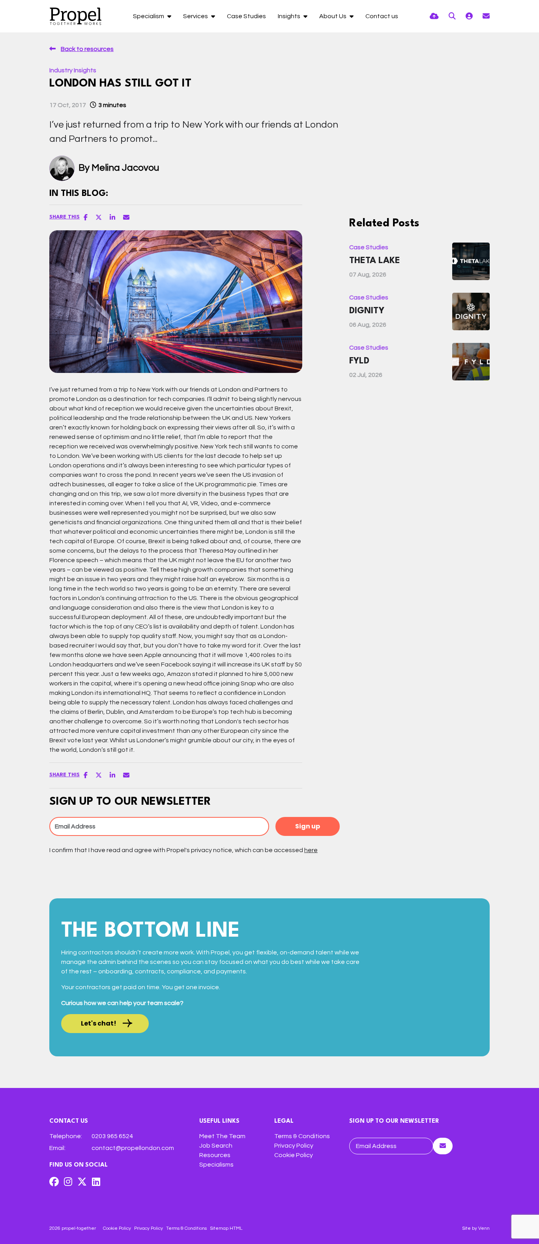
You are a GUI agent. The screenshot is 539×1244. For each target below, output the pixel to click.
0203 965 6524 (112, 1136)
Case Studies (246, 16)
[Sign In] (469, 16)
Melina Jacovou (125, 168)
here (311, 850)
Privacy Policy (293, 1145)
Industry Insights (72, 70)
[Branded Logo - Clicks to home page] (75, 16)
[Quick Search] (452, 16)
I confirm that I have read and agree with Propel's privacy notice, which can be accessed (183, 850)
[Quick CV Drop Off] (434, 16)
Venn (484, 1228)
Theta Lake (374, 260)
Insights (289, 16)
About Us (333, 16)
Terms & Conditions (302, 1136)
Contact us (381, 16)
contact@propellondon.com (133, 1148)
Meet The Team (222, 1136)
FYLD (359, 361)
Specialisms (216, 1164)
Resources (214, 1155)
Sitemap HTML (226, 1228)
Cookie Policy (293, 1155)
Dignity (366, 311)
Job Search (215, 1145)
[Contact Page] (486, 16)
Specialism (149, 16)
